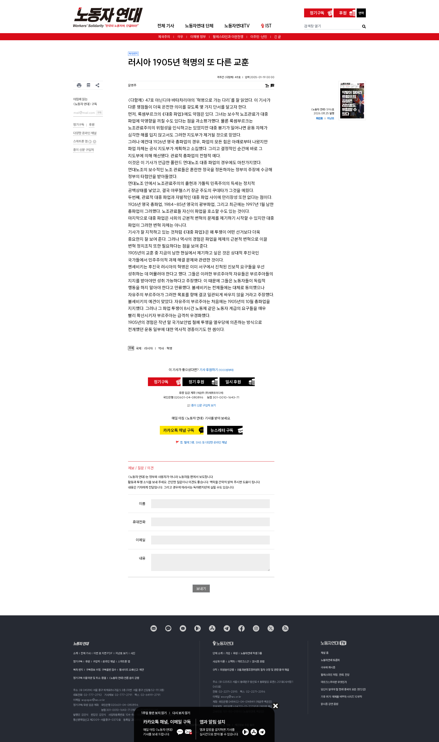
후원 (343, 13)
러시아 (148, 348)
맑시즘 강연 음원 (329, 704)
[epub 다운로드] (88, 85)
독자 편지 (78, 669)
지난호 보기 (121, 653)
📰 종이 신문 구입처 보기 (201, 405)
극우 (180, 37)
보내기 (201, 588)
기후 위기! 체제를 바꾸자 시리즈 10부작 (341, 696)
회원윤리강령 (227, 669)
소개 (75, 653)
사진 (133, 653)
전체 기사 (165, 26)
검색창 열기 (312, 26)
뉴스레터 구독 (222, 430)
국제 (138, 348)
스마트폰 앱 (80, 141)
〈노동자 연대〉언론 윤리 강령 (124, 678)
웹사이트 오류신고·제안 (131, 669)
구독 (99, 112)
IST (268, 26)
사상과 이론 (219, 661)
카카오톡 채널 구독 (178, 430)
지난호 (330, 118)
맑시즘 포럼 (258, 661)
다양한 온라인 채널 (84, 133)
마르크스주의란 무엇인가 (334, 682)
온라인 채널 (109, 661)
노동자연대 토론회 (330, 660)
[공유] (97, 85)
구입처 (96, 661)
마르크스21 (243, 661)
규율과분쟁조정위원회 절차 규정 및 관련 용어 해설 (263, 669)
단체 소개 (217, 653)
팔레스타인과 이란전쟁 (228, 37)
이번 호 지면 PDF (103, 653)
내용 (142, 558)
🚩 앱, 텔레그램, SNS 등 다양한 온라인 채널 (201, 442)
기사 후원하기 (216, 370)
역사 (161, 348)
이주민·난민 (258, 37)
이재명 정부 (198, 37)
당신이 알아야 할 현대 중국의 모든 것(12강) (343, 689)
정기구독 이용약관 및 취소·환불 (89, 678)
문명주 (132, 85)
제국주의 (164, 37)
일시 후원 (233, 381)
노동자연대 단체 (199, 26)
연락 (361, 13)
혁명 (169, 348)
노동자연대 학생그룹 (251, 653)
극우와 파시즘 (328, 667)
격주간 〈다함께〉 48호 (229, 77)
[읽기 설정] (267, 85)
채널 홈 (324, 652)
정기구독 (317, 13)
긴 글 (277, 37)
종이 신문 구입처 (83, 150)
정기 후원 (196, 381)
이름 (142, 503)
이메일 (140, 540)
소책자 (231, 661)
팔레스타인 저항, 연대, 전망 (335, 674)
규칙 (215, 669)
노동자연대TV (237, 26)
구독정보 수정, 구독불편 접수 (101, 669)
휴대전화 (139, 522)
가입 (227, 653)
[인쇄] (79, 85)
